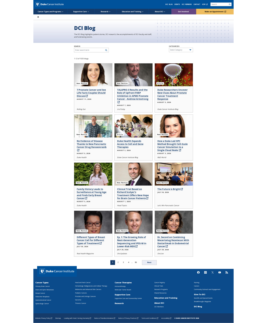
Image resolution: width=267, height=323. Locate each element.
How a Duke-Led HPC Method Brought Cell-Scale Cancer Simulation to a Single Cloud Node (172, 146)
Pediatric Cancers (81, 293)
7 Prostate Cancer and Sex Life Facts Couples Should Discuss (91, 92)
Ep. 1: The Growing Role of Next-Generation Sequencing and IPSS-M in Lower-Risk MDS (131, 242)
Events (177, 4)
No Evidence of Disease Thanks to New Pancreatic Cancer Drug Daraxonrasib (91, 144)
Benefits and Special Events (203, 298)
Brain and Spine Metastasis (44, 290)
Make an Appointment (214, 11)
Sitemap (58, 318)
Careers (196, 286)
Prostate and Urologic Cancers (85, 296)
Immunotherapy (120, 286)
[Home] (38, 16)
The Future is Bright (168, 189)
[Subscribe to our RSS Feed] (226, 274)
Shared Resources (160, 293)
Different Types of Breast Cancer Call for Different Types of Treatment (91, 240)
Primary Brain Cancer (42, 286)
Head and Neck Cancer (83, 282)
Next (149, 262)
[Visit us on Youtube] (219, 274)
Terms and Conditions (148, 318)
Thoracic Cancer (80, 303)
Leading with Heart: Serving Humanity (76, 318)
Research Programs (161, 289)
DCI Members (187, 4)
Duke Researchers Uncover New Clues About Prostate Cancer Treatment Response (172, 94)
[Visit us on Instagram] (205, 274)
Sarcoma (78, 300)
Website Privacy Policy (42, 318)
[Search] (221, 4)
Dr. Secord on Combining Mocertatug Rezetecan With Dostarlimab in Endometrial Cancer (173, 242)
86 (136, 262)
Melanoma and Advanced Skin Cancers (88, 289)
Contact (197, 4)
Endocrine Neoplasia (42, 297)
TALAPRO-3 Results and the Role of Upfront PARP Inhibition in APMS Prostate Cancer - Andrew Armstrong (132, 94)
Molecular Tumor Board (123, 290)
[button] (190, 50)
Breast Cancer (40, 293)
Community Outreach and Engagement (207, 289)
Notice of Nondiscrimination (103, 318)
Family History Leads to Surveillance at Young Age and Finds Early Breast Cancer (91, 194)
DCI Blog (169, 4)
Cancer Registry (159, 282)
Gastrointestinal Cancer (43, 300)
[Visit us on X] (212, 274)
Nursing (196, 282)
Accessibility (165, 318)
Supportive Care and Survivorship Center (128, 298)
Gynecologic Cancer (42, 304)
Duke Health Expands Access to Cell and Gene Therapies (130, 144)
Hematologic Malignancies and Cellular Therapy (91, 286)
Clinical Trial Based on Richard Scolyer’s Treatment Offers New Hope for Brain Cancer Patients (133, 194)
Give (204, 4)
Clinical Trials (158, 286)
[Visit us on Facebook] (198, 274)
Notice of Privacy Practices (127, 318)
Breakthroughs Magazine (202, 301)
